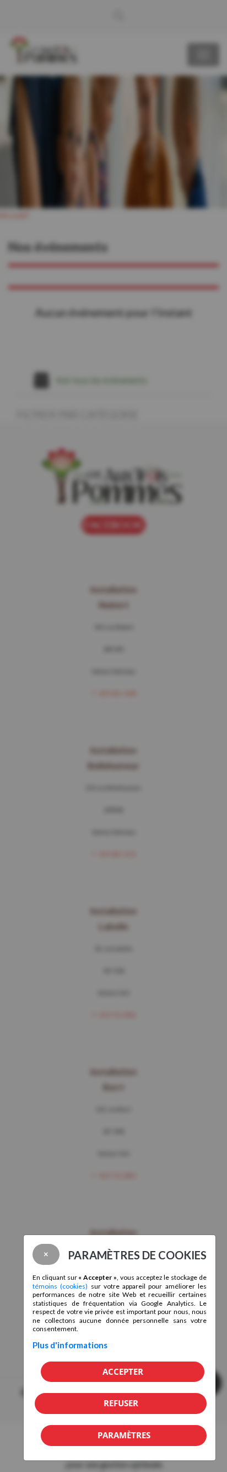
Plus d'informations (70, 1345)
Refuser (121, 1402)
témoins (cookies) (60, 1286)
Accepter (122, 1371)
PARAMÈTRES (124, 1435)
